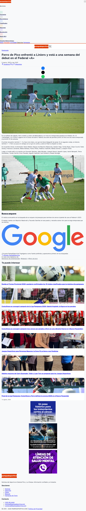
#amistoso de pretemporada (11, 258)
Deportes (20, 42)
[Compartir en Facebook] (43, 68)
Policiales (7, 42)
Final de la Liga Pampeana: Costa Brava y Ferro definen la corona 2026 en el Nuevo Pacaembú (35, 396)
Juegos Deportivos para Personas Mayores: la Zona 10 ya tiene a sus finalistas (30, 351)
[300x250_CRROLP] (43, 421)
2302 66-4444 (9, 502)
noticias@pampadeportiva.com (15, 504)
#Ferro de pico (33, 258)
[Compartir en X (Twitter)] (43, 72)
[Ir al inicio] (41, 46)
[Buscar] (50, 46)
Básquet (7, 494)
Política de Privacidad (35, 509)
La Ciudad (13, 42)
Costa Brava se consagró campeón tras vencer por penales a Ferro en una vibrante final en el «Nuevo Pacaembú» (42, 329)
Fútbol (7, 492)
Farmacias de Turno (11, 495)
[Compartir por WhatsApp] (43, 76)
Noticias (7, 489)
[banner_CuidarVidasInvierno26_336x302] (43, 448)
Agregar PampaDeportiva (11, 255)
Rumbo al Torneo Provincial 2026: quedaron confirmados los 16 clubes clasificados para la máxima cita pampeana (43, 284)
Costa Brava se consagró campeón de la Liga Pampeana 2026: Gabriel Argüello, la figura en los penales (39, 306)
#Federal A (24, 258)
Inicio (1, 42)
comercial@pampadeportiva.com (15, 506)
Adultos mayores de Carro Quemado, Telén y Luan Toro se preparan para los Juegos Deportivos (36, 373)
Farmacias (26, 42)
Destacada (5, 50)
